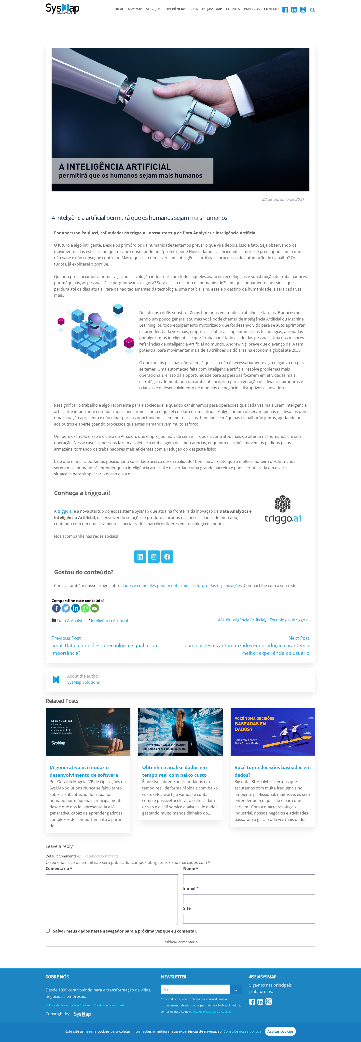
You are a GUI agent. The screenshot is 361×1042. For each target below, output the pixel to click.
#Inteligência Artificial (245, 620)
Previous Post (66, 638)
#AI (221, 620)
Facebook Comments (102, 856)
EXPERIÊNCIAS (175, 9)
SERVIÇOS (153, 9)
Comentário (59, 868)
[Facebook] (167, 556)
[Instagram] (154, 556)
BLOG (194, 9)
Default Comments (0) (63, 856)
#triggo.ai (300, 620)
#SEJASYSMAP (212, 9)
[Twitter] (66, 608)
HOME (119, 9)
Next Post (299, 638)
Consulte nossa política (242, 1031)
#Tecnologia (278, 620)
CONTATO (271, 9)
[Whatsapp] (85, 608)
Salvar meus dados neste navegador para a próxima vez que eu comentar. (125, 931)
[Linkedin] (140, 556)
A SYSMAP (135, 9)
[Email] (94, 608)
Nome (190, 868)
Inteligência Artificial (109, 620)
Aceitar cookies (280, 1031)
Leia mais (88, 732)
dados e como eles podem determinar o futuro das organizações (181, 585)
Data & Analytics (72, 620)
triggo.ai (65, 511)
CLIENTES (233, 9)
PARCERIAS (252, 9)
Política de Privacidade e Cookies (210, 1011)
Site (187, 908)
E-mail (191, 888)
